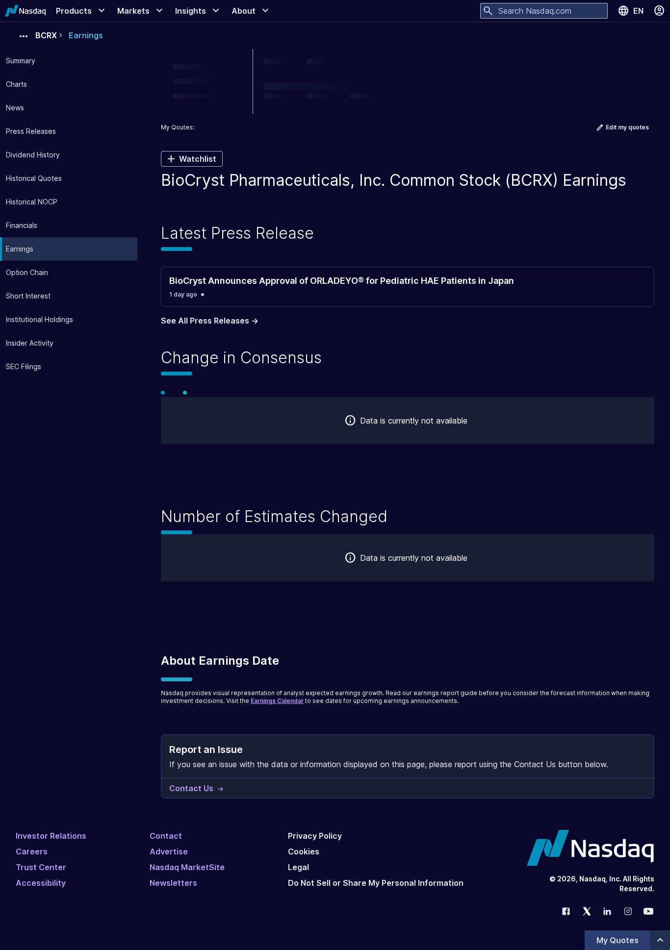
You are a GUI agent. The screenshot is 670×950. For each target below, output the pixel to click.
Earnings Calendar (277, 700)
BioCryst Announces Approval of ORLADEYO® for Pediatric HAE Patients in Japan (341, 280)
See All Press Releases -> (209, 320)
